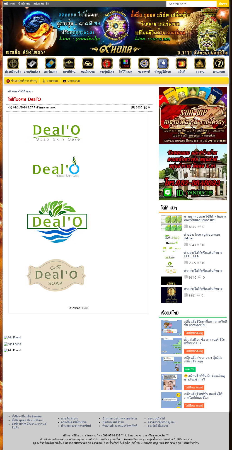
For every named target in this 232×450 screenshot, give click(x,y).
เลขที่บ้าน (69, 72)
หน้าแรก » (13, 91)
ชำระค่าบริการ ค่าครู (24, 80)
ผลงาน (200, 72)
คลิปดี (181, 72)
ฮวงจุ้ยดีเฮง (106, 72)
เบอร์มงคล (50, 72)
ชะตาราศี (144, 72)
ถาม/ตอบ (219, 72)
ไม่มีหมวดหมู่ (194, 333)
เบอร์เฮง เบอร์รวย (113, 422)
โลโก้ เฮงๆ (125, 72)
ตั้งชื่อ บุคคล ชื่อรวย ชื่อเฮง (27, 420)
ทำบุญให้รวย (163, 72)
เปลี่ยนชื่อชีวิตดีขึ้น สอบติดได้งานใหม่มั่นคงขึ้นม (203, 395)
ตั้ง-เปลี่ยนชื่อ (13, 72)
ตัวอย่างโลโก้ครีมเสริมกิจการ (203, 271)
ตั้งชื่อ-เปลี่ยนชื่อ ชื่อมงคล (27, 416)
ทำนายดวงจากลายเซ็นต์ (76, 425)
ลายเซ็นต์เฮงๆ (69, 418)
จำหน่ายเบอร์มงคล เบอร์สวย (119, 418)
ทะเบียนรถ (88, 72)
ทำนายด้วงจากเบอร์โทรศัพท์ (119, 425)
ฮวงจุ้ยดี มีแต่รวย (158, 425)
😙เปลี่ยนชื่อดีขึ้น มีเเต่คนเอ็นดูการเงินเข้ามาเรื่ (204, 377)
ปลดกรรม (74, 80)
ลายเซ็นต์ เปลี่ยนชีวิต (74, 422)
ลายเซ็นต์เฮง (32, 72)
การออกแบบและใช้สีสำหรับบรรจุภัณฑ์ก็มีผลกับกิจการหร (205, 218)
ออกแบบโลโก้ (156, 418)
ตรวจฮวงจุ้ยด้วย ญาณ (161, 422)
